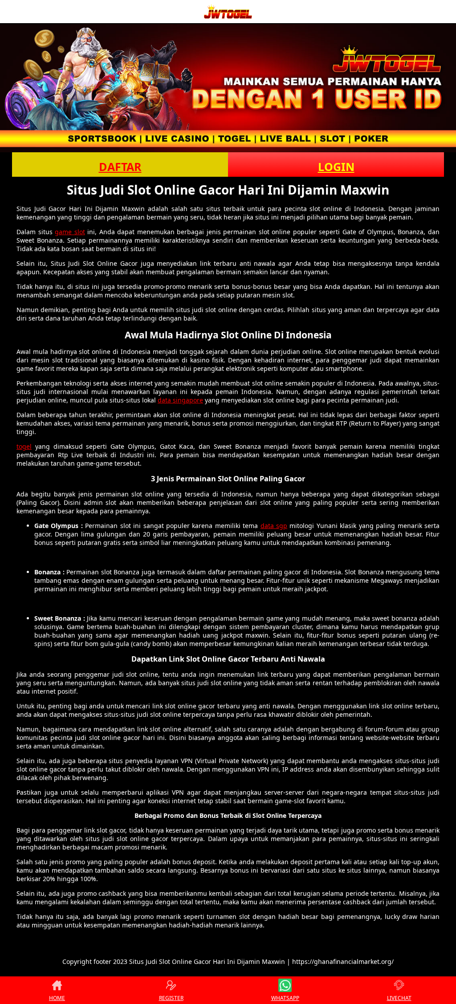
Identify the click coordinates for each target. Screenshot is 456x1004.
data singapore (180, 400)
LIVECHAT (399, 998)
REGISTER (171, 998)
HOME (57, 998)
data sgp (274, 525)
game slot (70, 232)
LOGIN (336, 166)
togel (24, 446)
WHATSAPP (285, 998)
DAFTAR (120, 166)
